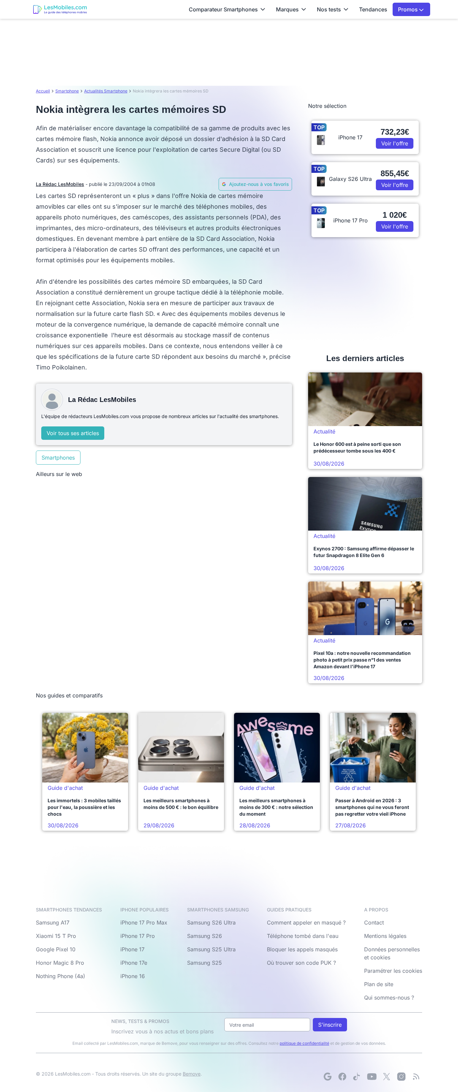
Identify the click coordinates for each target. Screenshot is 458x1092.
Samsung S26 (204, 936)
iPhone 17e (133, 962)
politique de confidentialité (304, 1043)
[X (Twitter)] (387, 1077)
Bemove (192, 1074)
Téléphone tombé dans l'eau (302, 936)
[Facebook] (342, 1077)
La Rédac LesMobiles (60, 184)
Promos (408, 9)
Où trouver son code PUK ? (301, 962)
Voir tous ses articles (73, 433)
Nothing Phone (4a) (60, 976)
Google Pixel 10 (55, 949)
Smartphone (67, 90)
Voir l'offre (394, 143)
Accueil (43, 90)
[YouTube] (372, 1077)
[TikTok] (357, 1077)
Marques (287, 9)
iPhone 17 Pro (137, 936)
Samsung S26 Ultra (211, 922)
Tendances (373, 9)
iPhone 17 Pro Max (143, 922)
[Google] (328, 1077)
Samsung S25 (204, 962)
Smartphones (58, 457)
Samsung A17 (52, 922)
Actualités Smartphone (105, 90)
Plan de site (378, 984)
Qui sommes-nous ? (389, 997)
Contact (374, 922)
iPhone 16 (132, 976)
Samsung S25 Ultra (211, 949)
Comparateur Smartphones (223, 9)
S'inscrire (330, 1024)
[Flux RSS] (416, 1077)
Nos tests (329, 9)
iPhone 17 (132, 949)
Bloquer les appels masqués (302, 949)
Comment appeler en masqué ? (306, 922)
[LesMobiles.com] (60, 9)
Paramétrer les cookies (393, 970)
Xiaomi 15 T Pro (56, 936)
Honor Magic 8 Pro (60, 962)
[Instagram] (401, 1077)
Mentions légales (385, 936)
